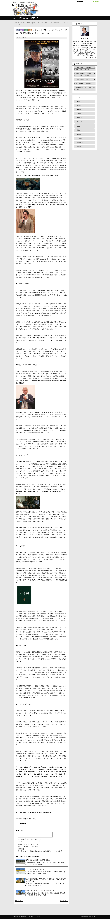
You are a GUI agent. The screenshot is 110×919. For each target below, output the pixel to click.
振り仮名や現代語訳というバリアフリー (84, 79)
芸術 (78, 134)
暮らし (78, 121)
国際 (25, 857)
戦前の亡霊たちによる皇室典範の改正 (84, 83)
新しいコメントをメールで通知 (29, 844)
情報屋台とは (24, 18)
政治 (78, 101)
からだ (78, 126)
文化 (21, 857)
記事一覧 (34, 18)
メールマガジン (37, 916)
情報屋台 (17, 23)
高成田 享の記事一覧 (90, 58)
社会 (22, 23)
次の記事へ (64, 901)
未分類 (78, 146)
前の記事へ (19, 901)
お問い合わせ (26, 916)
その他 (78, 138)
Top (106, 915)
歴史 (29, 857)
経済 (78, 105)
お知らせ (79, 142)
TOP (14, 18)
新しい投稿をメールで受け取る (29, 846)
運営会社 (17, 916)
